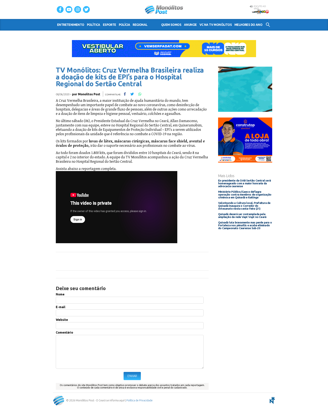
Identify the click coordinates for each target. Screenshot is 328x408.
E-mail (60, 307)
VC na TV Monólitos (215, 24)
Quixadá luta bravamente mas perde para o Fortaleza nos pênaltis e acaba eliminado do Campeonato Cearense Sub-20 (245, 225)
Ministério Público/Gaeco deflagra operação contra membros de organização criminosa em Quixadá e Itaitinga (244, 194)
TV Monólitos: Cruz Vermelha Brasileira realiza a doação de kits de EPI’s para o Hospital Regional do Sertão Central (130, 77)
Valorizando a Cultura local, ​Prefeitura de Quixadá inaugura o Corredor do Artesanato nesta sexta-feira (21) (244, 205)
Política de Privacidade (139, 400)
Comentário (64, 332)
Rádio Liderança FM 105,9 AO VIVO (260, 11)
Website (62, 319)
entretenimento (70, 24)
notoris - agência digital (271, 400)
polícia (124, 24)
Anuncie (190, 24)
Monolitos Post (89, 94)
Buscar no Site (268, 24)
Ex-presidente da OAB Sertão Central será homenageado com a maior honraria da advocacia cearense (244, 183)
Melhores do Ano (248, 24)
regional (140, 24)
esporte (109, 24)
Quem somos (171, 24)
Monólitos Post (164, 9)
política (93, 24)
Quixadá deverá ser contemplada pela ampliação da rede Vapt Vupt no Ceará (242, 215)
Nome (60, 294)
